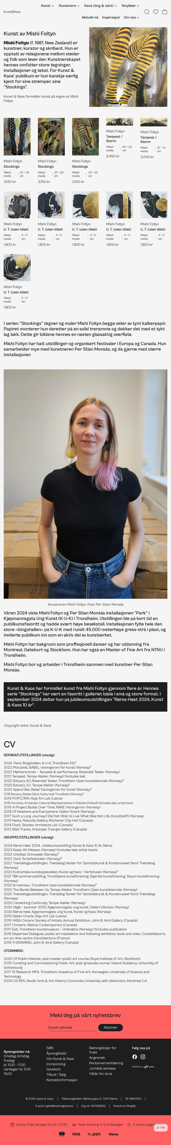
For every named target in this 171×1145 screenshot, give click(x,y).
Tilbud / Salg (56, 1075)
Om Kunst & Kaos (60, 1059)
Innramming (55, 1064)
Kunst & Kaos (44, 1099)
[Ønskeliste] (155, 12)
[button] (147, 12)
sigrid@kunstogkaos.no (59, 1106)
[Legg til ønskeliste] (27, 122)
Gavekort (53, 1069)
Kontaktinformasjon (61, 1080)
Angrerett (97, 1058)
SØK (49, 1048)
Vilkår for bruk (100, 1074)
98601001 (135, 1099)
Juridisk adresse (102, 1068)
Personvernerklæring (106, 1063)
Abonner (110, 1027)
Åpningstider (56, 1053)
